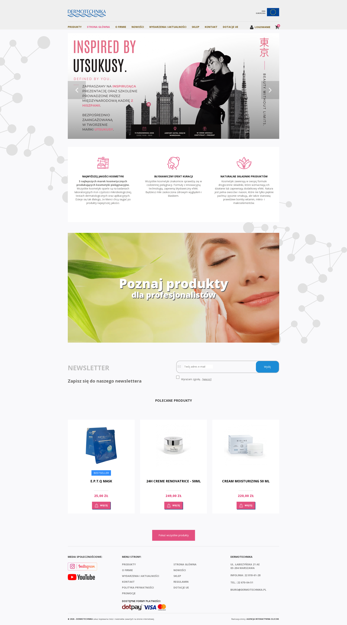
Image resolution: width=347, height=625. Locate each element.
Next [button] (270, 90)
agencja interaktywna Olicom (263, 619)
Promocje (129, 593)
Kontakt (211, 27)
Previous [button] (77, 90)
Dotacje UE (230, 27)
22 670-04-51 (245, 582)
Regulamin (181, 581)
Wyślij (267, 366)
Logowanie (262, 27)
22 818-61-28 (252, 575)
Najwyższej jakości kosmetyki (103, 176)
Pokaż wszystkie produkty (173, 535)
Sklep (195, 27)
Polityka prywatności (138, 587)
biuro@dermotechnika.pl (248, 589)
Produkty (75, 27)
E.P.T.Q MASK (101, 481)
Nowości (138, 27)
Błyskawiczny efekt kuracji (173, 176)
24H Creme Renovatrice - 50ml (173, 481)
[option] (173, 86)
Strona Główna (98, 27)
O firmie (120, 27)
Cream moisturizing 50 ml (246, 481)
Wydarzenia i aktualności (167, 27)
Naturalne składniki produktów (244, 176)
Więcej (104, 505)
